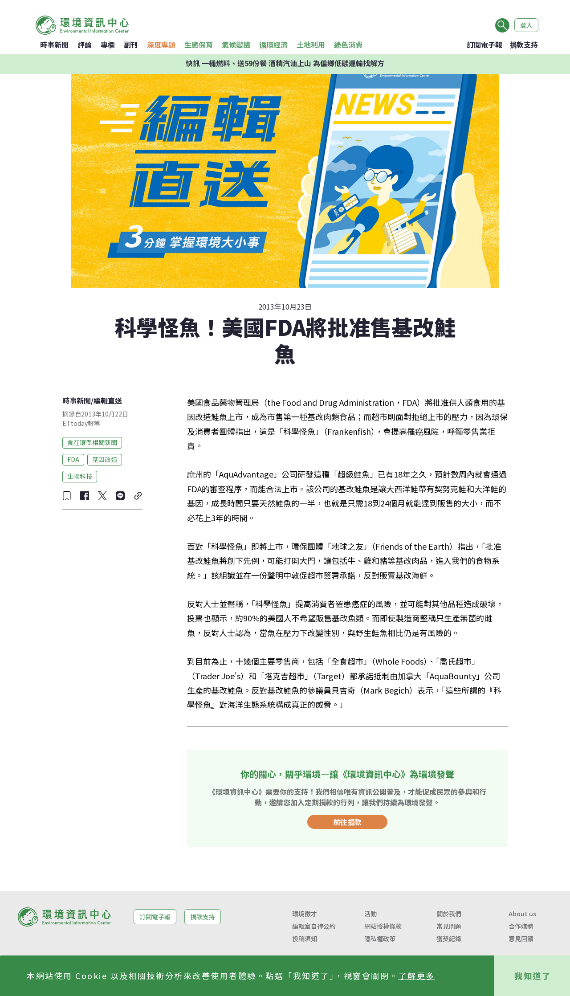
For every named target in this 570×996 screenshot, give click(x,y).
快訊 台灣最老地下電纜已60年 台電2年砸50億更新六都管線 (285, 64)
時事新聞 (54, 44)
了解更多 (417, 975)
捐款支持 (523, 44)
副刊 (131, 44)
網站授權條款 (383, 926)
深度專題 (161, 44)
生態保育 (198, 44)
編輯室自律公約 (314, 926)
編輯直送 (108, 400)
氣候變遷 (236, 44)
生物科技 (79, 476)
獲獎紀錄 (448, 938)
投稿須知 (304, 938)
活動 (370, 913)
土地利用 (311, 44)
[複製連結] (138, 495)
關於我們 (448, 913)
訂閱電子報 (484, 44)
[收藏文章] (66, 495)
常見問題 (448, 926)
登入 (526, 24)
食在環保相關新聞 (92, 442)
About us (522, 913)
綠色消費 (348, 44)
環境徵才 (304, 913)
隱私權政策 (379, 938)
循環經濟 (273, 44)
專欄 (108, 44)
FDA (73, 459)
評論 (84, 44)
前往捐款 (347, 821)
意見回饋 (521, 938)
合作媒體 (521, 926)
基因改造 (104, 459)
